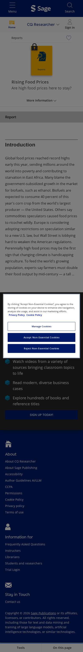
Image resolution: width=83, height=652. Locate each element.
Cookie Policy (34, 314)
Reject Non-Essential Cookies (41, 348)
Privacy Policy (17, 314)
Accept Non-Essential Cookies (42, 337)
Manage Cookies (42, 326)
